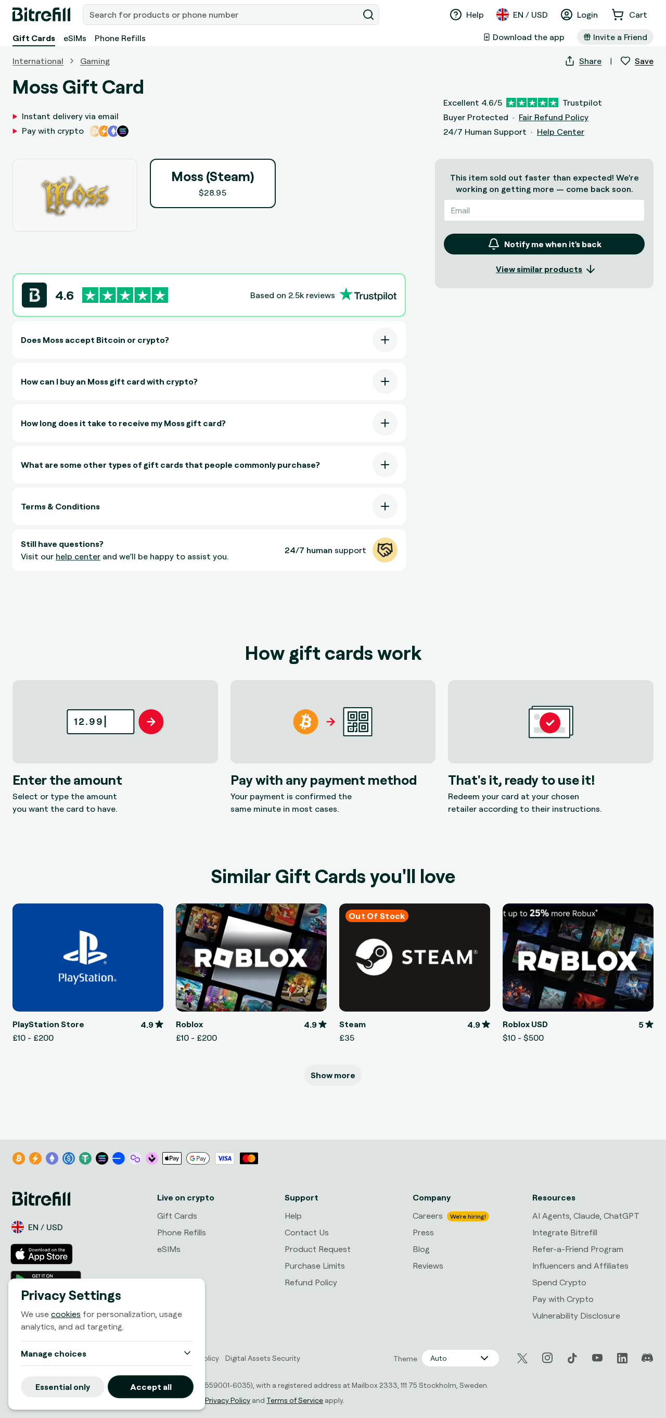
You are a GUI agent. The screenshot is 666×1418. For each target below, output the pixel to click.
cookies (66, 1314)
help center (78, 556)
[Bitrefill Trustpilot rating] (125, 295)
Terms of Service (294, 1400)
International (37, 61)
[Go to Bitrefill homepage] (41, 14)
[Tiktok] (572, 1358)
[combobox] (221, 14)
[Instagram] (547, 1358)
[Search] (368, 14)
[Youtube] (597, 1358)
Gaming (95, 61)
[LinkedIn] (622, 1358)
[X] (522, 1358)
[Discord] (647, 1358)
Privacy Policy (227, 1400)
